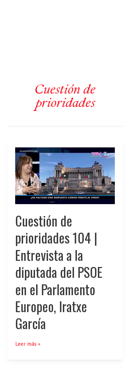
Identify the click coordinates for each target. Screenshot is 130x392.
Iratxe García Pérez (65, 12)
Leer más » (27, 344)
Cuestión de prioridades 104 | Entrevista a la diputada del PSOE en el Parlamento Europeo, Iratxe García (59, 272)
